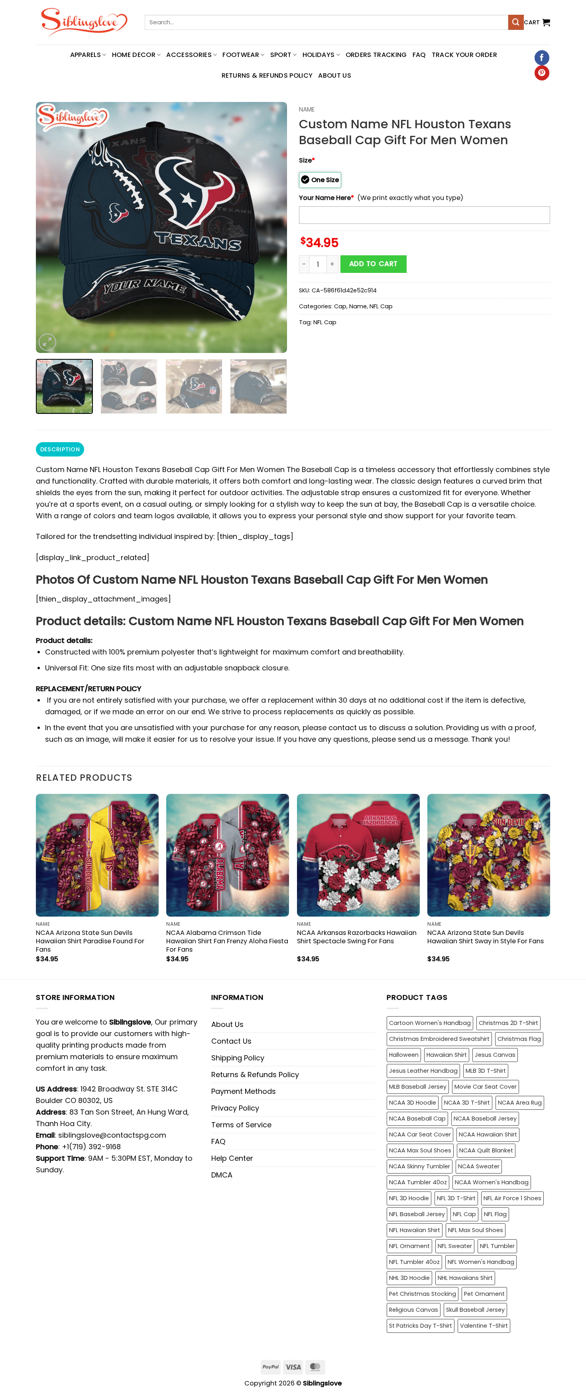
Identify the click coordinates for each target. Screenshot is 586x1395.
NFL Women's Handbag (481, 1262)
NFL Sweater (455, 1246)
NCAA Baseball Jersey (485, 1119)
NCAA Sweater (478, 1166)
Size (307, 160)
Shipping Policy (237, 1058)
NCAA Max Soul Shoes (420, 1150)
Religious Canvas (413, 1310)
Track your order (464, 54)
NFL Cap (381, 306)
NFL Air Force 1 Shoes (512, 1198)
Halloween (404, 1055)
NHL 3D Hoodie (409, 1278)
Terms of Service (241, 1125)
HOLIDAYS (319, 54)
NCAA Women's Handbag (492, 1182)
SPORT (281, 54)
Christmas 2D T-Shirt (508, 1023)
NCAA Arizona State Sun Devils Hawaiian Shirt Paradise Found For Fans (90, 941)
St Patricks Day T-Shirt (420, 1326)
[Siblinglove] (84, 22)
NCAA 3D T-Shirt (467, 1103)
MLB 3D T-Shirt (486, 1071)
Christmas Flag (519, 1039)
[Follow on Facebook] (542, 57)
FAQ (419, 54)
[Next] (272, 227)
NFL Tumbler (497, 1246)
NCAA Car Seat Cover (420, 1134)
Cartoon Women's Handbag (430, 1023)
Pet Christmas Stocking (422, 1294)
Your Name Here (326, 197)
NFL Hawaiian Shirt (414, 1230)
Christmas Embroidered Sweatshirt (439, 1039)
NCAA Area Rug (520, 1103)
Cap (340, 306)
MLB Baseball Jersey (417, 1087)
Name (307, 109)
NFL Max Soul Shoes (475, 1230)
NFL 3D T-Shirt (456, 1198)
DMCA (221, 1175)
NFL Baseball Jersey (417, 1214)
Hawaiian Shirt (447, 1055)
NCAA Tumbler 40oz (418, 1182)
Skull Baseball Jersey (475, 1310)
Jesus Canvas (495, 1055)
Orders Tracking (376, 54)
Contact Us (231, 1041)
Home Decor (133, 54)
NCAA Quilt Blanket (486, 1150)
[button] (537, 22)
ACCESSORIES (189, 54)
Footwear (240, 54)
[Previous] (51, 227)
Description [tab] (60, 449)
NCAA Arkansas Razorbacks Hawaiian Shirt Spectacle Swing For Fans (357, 937)
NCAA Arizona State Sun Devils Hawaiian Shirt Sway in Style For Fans (485, 937)
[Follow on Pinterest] (542, 72)
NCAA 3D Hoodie (412, 1103)
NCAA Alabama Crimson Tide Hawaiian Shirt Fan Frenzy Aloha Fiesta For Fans (227, 941)
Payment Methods (243, 1091)
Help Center (232, 1158)
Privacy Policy (235, 1108)
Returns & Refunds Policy (267, 75)
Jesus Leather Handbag (423, 1071)
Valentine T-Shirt (484, 1326)
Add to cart (373, 263)
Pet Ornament (484, 1294)
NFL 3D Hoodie (409, 1198)
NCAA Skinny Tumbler (419, 1166)
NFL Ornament (409, 1246)
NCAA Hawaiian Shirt (488, 1134)
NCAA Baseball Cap (417, 1119)
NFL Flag (495, 1214)
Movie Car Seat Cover (485, 1087)
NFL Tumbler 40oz (414, 1262)
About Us (334, 75)
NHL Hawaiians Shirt (465, 1278)
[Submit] (515, 22)
